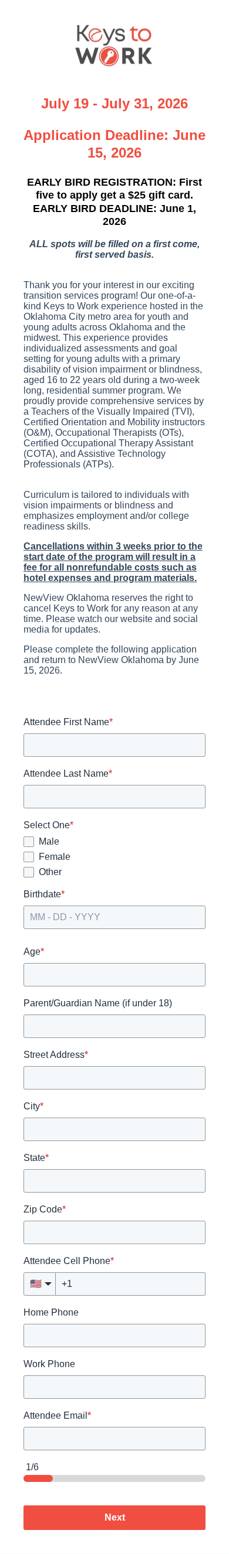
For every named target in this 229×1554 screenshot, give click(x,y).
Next (115, 1517)
